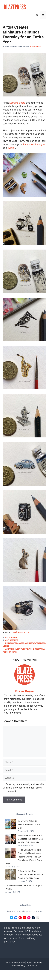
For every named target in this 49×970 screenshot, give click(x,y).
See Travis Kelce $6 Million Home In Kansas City (29, 824)
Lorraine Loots (17, 102)
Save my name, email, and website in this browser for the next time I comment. (25, 788)
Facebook (28, 144)
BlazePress (19, 962)
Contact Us (32, 965)
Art (7, 640)
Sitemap (38, 962)
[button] (37, 15)
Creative (14, 640)
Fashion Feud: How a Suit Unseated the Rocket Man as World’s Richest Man (30, 839)
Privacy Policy (18, 965)
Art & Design (11, 637)
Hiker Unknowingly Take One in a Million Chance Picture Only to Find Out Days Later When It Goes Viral (23, 856)
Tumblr (11, 147)
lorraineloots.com (20, 632)
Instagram (40, 144)
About (29, 962)
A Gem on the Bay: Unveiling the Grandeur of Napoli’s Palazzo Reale (30, 874)
